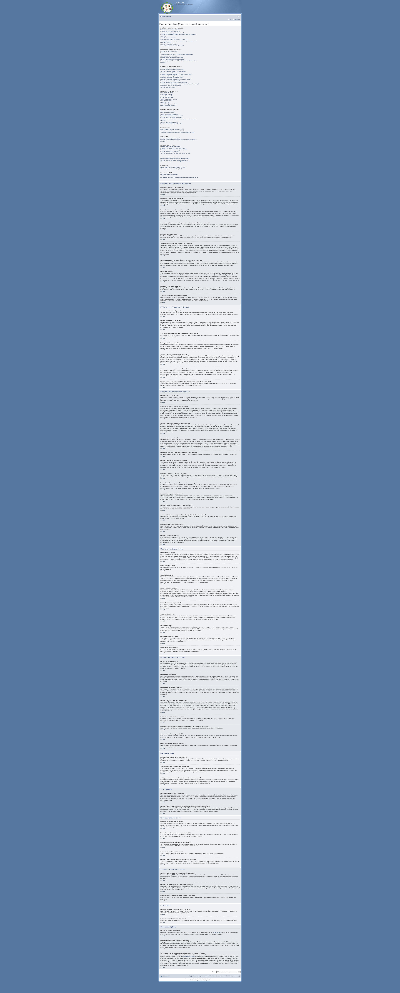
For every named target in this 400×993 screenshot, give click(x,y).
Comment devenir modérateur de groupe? (171, 117)
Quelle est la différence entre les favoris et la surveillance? (175, 158)
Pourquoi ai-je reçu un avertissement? (170, 80)
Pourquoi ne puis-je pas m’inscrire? (169, 44)
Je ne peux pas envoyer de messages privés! (172, 129)
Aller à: (214, 972)
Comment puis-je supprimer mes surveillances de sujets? (174, 161)
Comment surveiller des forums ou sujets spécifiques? (174, 160)
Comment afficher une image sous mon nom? (171, 57)
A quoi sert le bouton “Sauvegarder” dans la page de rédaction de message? (179, 84)
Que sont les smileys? (166, 96)
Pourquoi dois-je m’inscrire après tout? (170, 31)
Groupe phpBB (216, 932)
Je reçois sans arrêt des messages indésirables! (172, 131)
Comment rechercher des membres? (169, 151)
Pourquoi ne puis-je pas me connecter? (170, 29)
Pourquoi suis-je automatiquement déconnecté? (172, 33)
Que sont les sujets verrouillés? (168, 104)
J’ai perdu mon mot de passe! (167, 37)
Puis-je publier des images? (167, 97)
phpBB (193, 978)
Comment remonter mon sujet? (168, 87)
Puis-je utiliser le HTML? (166, 94)
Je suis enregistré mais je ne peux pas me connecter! (174, 39)
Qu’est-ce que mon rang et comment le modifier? (172, 59)
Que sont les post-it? (165, 102)
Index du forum (166, 16)
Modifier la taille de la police (238, 16)
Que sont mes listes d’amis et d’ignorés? (170, 138)
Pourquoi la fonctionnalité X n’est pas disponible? (172, 176)
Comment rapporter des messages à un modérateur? (173, 82)
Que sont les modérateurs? (167, 112)
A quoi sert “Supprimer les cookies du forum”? (172, 45)
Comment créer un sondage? (167, 72)
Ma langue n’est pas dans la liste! (168, 56)
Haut (163, 194)
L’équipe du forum (193, 976)
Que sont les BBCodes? (166, 92)
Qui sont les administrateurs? (167, 111)
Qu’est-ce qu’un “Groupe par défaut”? (169, 122)
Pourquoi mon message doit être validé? (170, 85)
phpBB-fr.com (200, 980)
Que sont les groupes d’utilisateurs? (169, 114)
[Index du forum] (167, 7)
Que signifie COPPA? (165, 42)
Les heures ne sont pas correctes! (169, 52)
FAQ (231, 19)
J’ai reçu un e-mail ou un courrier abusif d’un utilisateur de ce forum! (177, 132)
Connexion (237, 19)
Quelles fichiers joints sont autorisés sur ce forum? (173, 167)
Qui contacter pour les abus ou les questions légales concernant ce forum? (179, 177)
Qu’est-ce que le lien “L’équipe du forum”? (170, 123)
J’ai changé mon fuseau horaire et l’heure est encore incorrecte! (176, 54)
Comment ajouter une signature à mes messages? (173, 71)
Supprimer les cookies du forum (206, 976)
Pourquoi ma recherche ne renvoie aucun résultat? (173, 148)
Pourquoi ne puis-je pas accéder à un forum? (171, 77)
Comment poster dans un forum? (168, 68)
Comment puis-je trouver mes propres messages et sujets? (175, 153)
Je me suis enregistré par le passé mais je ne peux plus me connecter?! (178, 41)
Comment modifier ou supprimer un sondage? (171, 76)
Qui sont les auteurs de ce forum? (169, 174)
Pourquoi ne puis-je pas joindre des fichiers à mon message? (175, 79)
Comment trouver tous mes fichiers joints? (171, 169)
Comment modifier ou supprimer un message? (172, 69)
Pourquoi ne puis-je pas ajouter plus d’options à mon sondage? (176, 74)
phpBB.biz (207, 980)
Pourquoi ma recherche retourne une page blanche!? (173, 150)
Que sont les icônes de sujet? (167, 105)
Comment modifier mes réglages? (168, 51)
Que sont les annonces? (166, 100)
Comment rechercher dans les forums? (170, 146)
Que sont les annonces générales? (169, 99)
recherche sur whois (189, 956)
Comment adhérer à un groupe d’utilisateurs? (171, 115)
